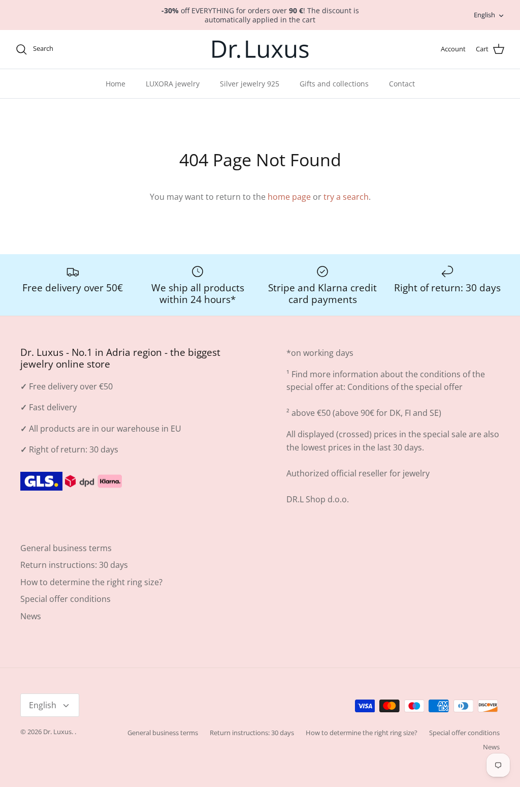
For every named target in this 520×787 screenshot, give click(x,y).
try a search (346, 196)
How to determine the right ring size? (91, 582)
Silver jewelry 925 (249, 83)
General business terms (66, 548)
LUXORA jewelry (173, 83)
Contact (402, 83)
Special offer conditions (65, 598)
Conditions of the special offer (405, 386)
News (30, 616)
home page (289, 196)
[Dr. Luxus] (260, 49)
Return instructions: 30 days (74, 564)
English (484, 14)
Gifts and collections (334, 83)
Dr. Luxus (57, 731)
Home (115, 83)
